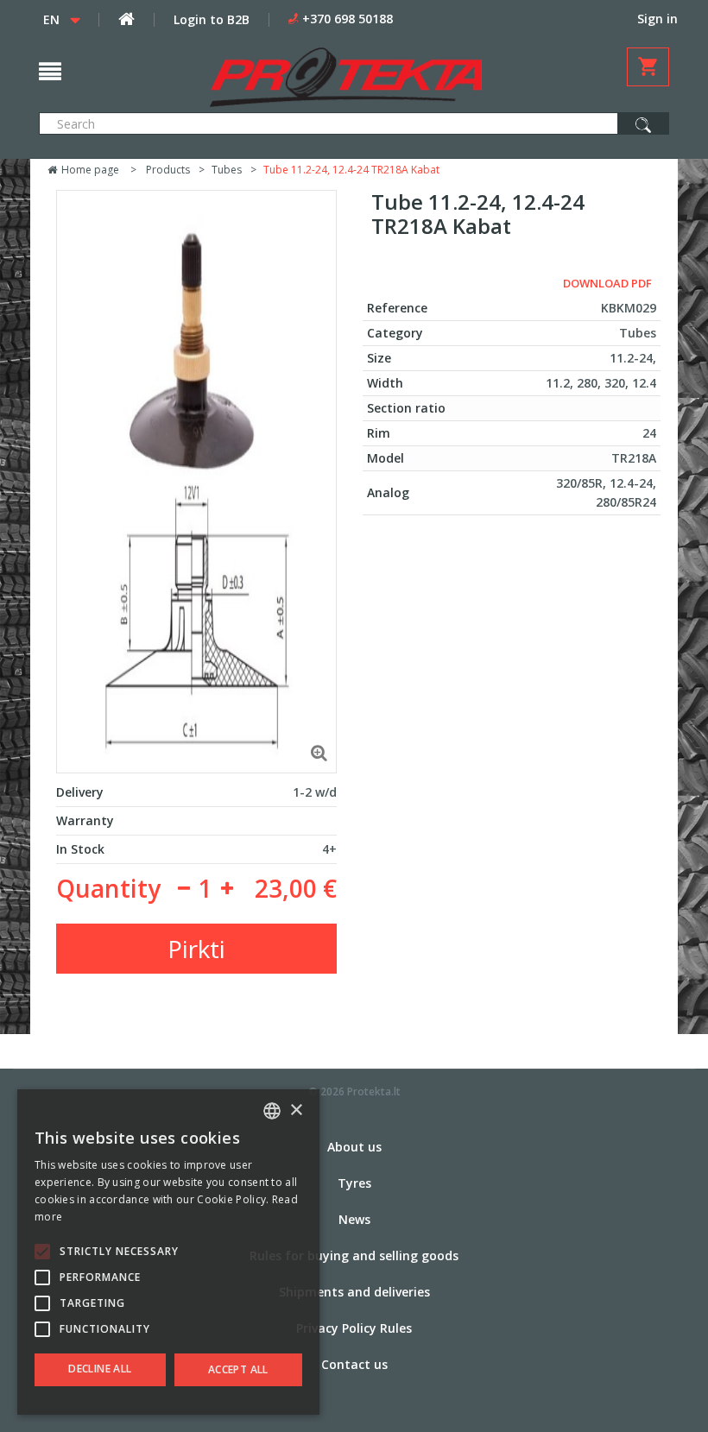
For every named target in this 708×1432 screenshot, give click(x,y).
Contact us (354, 1364)
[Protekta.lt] (345, 77)
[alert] (168, 1252)
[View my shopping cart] (648, 66)
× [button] (295, 1110)
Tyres (354, 1183)
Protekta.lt (374, 1091)
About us (354, 1147)
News (354, 1219)
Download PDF (607, 283)
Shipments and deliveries (354, 1292)
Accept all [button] (238, 1369)
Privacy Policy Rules (354, 1328)
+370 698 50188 (347, 18)
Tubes (227, 169)
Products (168, 169)
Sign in (657, 18)
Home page (89, 169)
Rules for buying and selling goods (354, 1255)
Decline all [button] (99, 1368)
